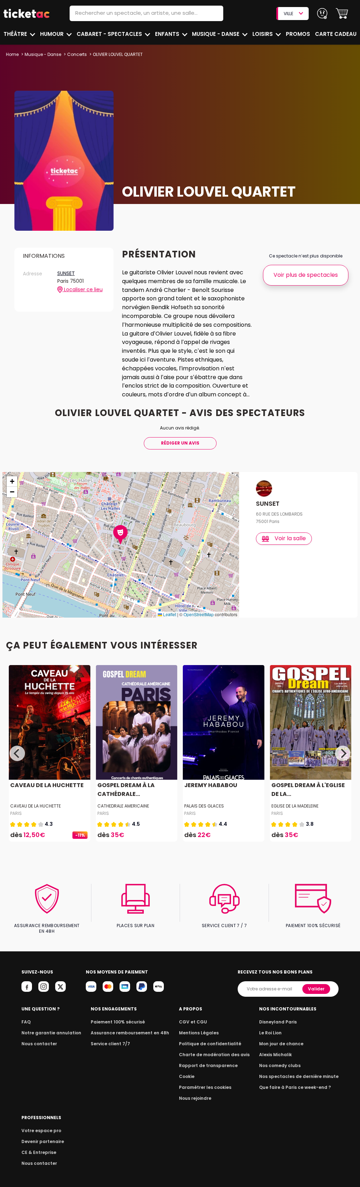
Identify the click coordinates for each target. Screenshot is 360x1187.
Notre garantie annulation (51, 1033)
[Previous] (17, 753)
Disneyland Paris (278, 1022)
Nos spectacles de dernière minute (299, 1076)
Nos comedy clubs (280, 1065)
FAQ (26, 1022)
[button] (342, 13)
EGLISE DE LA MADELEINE (295, 806)
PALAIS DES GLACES (204, 806)
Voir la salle (290, 538)
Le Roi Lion (270, 1033)
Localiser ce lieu (83, 289)
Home (12, 54)
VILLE (288, 14)
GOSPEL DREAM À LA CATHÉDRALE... (126, 789)
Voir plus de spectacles (306, 275)
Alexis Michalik (275, 1055)
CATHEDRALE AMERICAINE (123, 806)
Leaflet (169, 614)
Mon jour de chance (281, 1044)
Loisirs (263, 34)
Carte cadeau (335, 34)
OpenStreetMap (199, 614)
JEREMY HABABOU (210, 785)
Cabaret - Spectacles (110, 34)
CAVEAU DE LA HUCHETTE (47, 785)
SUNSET (66, 273)
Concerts (77, 54)
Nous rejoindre (195, 1098)
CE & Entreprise (38, 1152)
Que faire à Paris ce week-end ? (295, 1087)
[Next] (343, 753)
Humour (52, 34)
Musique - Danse (216, 34)
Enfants (168, 34)
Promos (298, 34)
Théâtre (16, 34)
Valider (316, 989)
